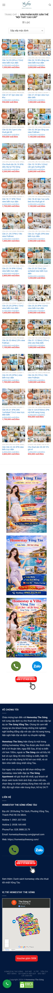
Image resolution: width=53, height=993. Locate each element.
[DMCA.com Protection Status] (27, 985)
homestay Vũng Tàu (19, 745)
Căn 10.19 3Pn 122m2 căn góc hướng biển (37, 165)
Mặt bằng (11, 974)
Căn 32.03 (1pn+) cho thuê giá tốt (11, 131)
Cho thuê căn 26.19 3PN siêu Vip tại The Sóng (12, 165)
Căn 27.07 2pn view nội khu (12, 96)
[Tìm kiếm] (50, 5)
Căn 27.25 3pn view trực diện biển (38, 96)
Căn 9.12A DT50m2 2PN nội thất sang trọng (38, 411)
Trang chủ (11, 14)
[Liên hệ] (7, 984)
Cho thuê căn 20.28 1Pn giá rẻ (38, 448)
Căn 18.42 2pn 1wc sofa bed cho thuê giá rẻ (38, 200)
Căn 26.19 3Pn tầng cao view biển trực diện (38, 61)
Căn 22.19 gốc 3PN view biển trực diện (38, 235)
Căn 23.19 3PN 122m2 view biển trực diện (12, 269)
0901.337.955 (19, 819)
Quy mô (28, 972)
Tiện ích (44, 972)
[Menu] (4, 4)
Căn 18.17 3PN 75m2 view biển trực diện (11, 200)
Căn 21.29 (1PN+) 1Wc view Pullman (12, 235)
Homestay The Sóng (13, 972)
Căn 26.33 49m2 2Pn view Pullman (13, 341)
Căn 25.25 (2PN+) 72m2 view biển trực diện (12, 307)
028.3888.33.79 (22, 829)
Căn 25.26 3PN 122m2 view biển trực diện (38, 307)
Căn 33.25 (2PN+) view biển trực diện (12, 376)
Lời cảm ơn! (26, 976)
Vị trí (36, 972)
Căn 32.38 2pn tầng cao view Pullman (38, 131)
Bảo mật (42, 974)
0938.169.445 (19, 824)
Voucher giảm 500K (26, 958)
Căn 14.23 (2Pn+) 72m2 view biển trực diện (12, 61)
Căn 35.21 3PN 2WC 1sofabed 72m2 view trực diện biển (13, 412)
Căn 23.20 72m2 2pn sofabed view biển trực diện (38, 270)
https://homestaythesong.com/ (23, 839)
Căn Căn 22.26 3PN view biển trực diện (13, 448)
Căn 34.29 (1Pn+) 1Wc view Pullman (38, 376)
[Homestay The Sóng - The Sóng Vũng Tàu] (26, 5)
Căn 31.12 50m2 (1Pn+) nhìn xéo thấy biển (38, 341)
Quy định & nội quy (27, 974)
